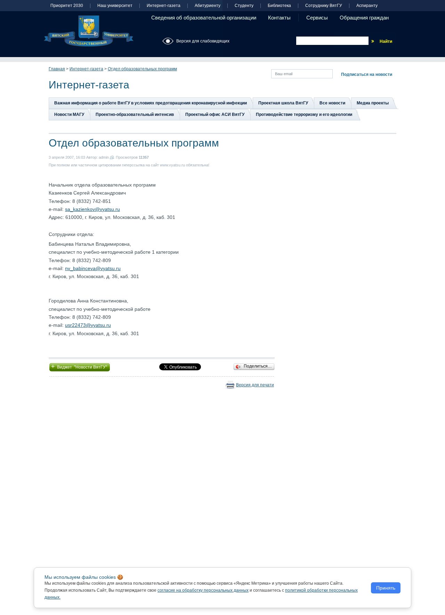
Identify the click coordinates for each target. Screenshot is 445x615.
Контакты (279, 18)
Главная (57, 68)
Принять (385, 588)
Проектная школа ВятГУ (283, 103)
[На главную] (88, 31)
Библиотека (279, 5)
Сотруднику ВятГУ (323, 5)
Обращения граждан (364, 18)
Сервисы (317, 18)
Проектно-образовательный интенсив (135, 114)
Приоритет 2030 (66, 5)
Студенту (244, 5)
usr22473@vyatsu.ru (88, 325)
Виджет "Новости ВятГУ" (79, 366)
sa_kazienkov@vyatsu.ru (92, 209)
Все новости (332, 103)
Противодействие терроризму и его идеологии (304, 114)
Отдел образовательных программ (142, 68)
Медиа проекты (373, 103)
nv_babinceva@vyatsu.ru (93, 268)
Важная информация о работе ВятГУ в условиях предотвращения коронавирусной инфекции (150, 103)
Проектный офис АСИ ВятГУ (214, 114)
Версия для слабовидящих (202, 41)
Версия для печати (255, 385)
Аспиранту (367, 5)
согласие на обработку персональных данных (203, 590)
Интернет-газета (163, 5)
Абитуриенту (207, 5)
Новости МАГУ (69, 114)
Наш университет (114, 5)
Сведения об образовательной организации (203, 18)
